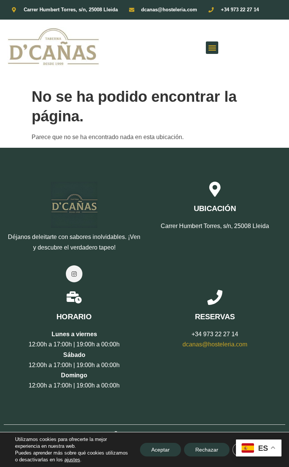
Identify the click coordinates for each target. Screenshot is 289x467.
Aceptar (160, 450)
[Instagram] (74, 273)
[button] (212, 47)
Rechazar (206, 450)
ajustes (72, 459)
